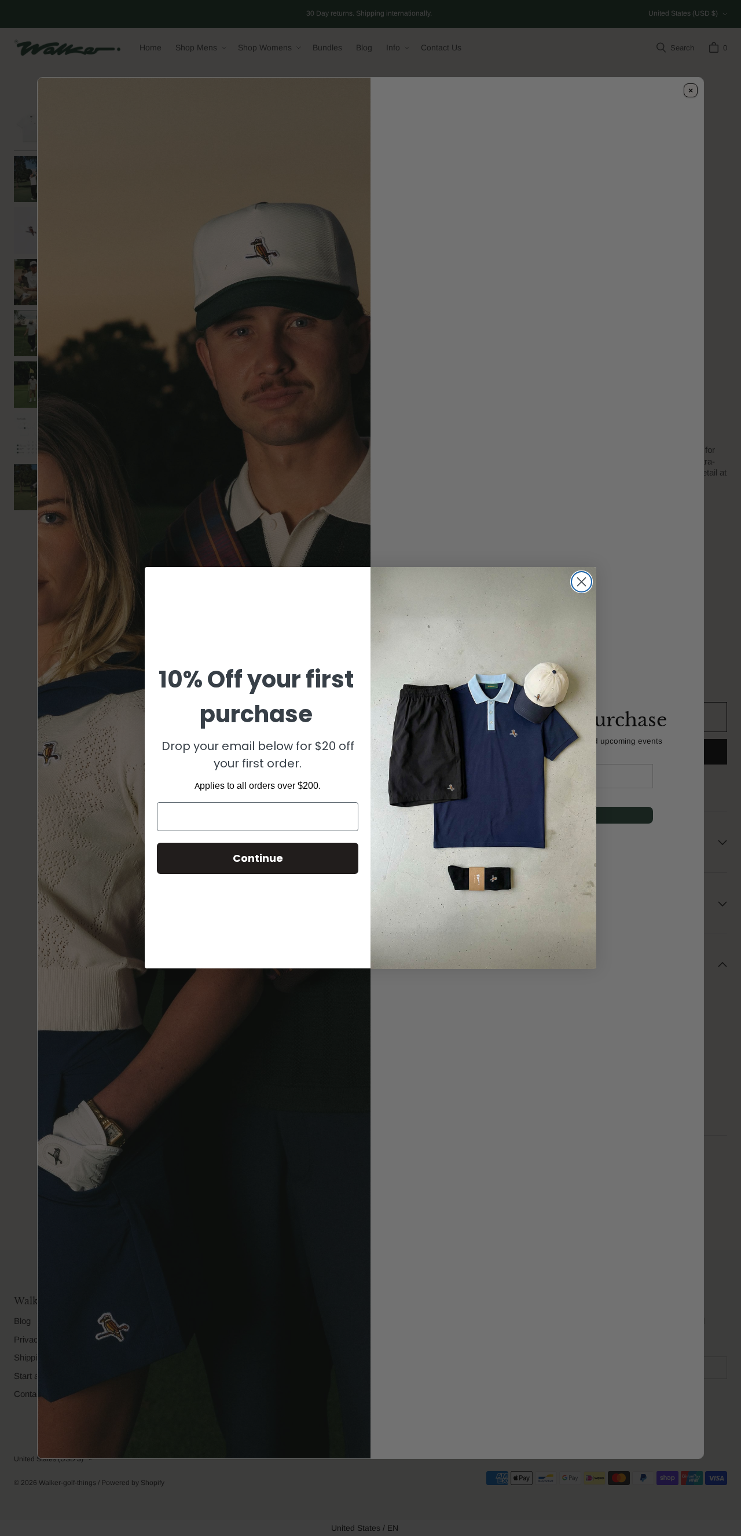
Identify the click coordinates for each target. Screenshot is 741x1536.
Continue (258, 858)
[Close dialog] (581, 582)
